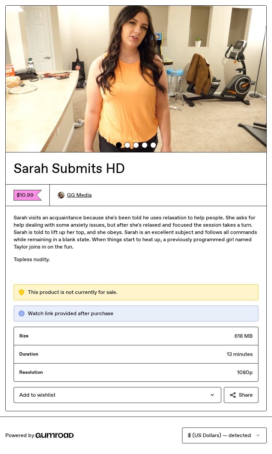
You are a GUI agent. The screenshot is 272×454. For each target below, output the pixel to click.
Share (246, 395)
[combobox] (117, 395)
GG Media (79, 195)
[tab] (119, 145)
